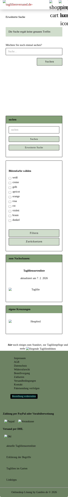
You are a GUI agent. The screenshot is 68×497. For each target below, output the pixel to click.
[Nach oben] (57, 491)
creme (15, 182)
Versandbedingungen (24, 380)
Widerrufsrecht (21, 369)
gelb (14, 187)
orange (16, 196)
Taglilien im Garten (16, 468)
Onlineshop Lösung (21, 492)
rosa (14, 201)
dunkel (16, 219)
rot (13, 205)
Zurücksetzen (34, 241)
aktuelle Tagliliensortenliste (21, 445)
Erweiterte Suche (34, 147)
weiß (15, 177)
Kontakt (17, 384)
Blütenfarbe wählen (20, 171)
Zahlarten (18, 377)
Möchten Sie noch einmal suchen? (24, 45)
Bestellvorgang (21, 373)
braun (15, 215)
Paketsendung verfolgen (26, 388)
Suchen (49, 61)
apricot (16, 191)
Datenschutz (20, 365)
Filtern (34, 233)
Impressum (19, 358)
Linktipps (11, 479)
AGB (16, 362)
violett (15, 210)
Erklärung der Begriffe (18, 457)
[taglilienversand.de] (19, 4)
